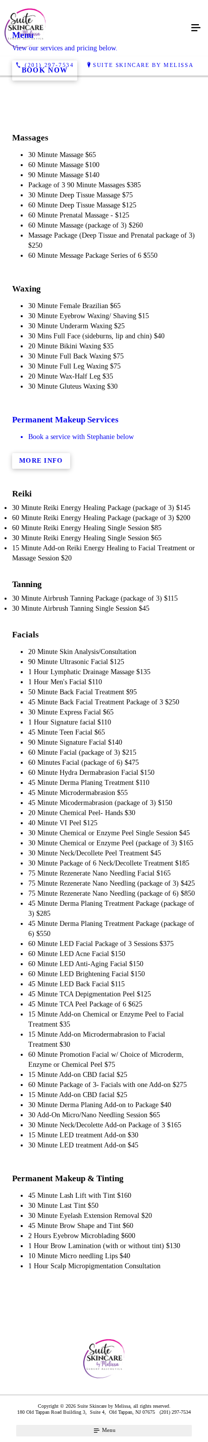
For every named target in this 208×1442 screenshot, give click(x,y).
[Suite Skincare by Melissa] (94, 28)
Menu (108, 1430)
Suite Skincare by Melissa (143, 65)
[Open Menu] (196, 28)
